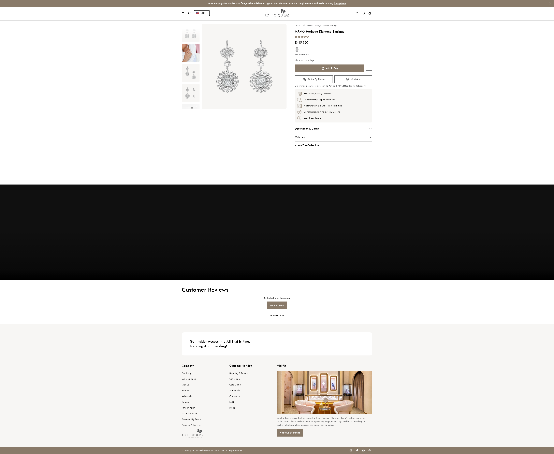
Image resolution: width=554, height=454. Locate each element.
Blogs (232, 408)
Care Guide (235, 385)
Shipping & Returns (238, 373)
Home (297, 26)
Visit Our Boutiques (290, 433)
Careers (185, 402)
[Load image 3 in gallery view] (191, 73)
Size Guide (234, 390)
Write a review (277, 305)
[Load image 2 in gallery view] (191, 53)
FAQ (231, 402)
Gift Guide (234, 379)
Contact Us (234, 396)
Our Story (186, 373)
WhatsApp (356, 79)
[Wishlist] (363, 13)
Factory (185, 390)
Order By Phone (316, 79)
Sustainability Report (191, 419)
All (304, 26)
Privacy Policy (188, 408)
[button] (183, 13)
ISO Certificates (189, 413)
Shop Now (340, 3)
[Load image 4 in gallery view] (191, 93)
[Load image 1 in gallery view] (191, 33)
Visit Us (185, 385)
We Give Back (189, 379)
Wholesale (187, 396)
